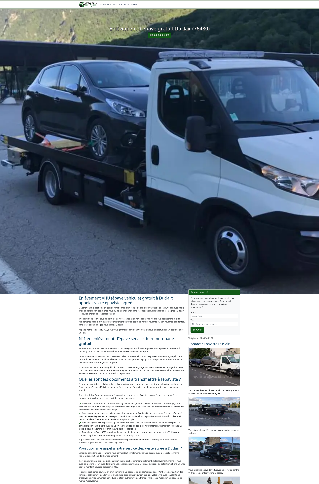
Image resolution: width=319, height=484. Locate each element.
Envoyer (197, 329)
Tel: (192, 320)
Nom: (193, 312)
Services (105, 4)
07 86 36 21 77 (159, 35)
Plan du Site (130, 4)
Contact (117, 4)
